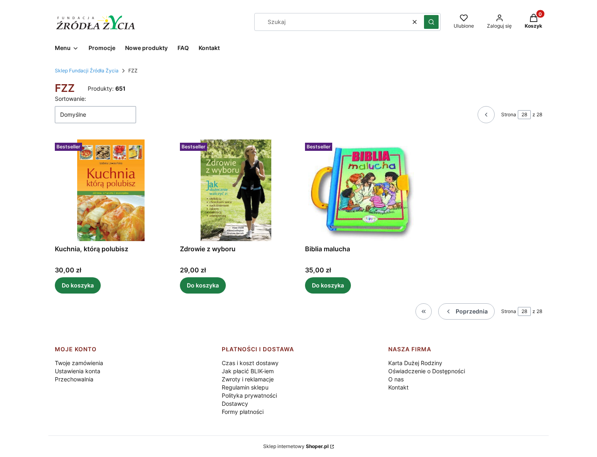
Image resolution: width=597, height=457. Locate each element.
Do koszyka (78, 285)
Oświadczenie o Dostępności (426, 371)
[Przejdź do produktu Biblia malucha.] (361, 190)
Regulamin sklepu (245, 387)
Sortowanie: (70, 98)
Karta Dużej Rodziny (415, 362)
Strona (508, 114)
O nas (396, 379)
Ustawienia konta (77, 371)
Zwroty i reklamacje (248, 379)
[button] (431, 22)
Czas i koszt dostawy (250, 362)
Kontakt (398, 387)
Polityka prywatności (249, 395)
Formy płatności (243, 411)
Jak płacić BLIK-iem (248, 371)
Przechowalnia (74, 379)
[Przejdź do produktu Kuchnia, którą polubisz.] (111, 190)
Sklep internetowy (296, 446)
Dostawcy (235, 403)
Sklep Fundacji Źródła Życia (87, 70)
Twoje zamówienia (79, 362)
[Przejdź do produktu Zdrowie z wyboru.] (236, 190)
